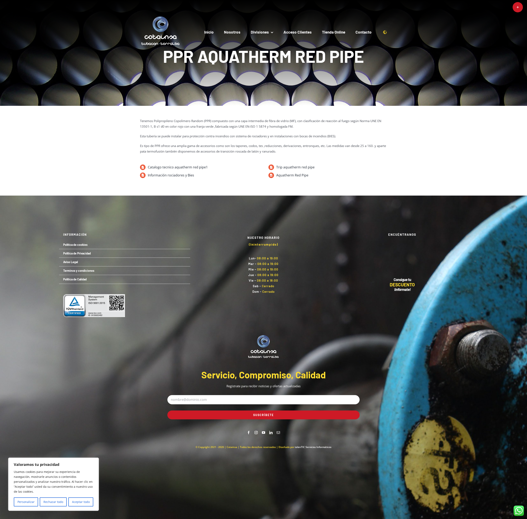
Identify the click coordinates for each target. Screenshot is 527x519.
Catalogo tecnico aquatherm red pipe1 (178, 167)
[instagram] (256, 432)
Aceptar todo (81, 502)
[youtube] (263, 432)
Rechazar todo (53, 502)
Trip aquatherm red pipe (295, 167)
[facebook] (248, 432)
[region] (53, 484)
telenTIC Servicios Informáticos (313, 447)
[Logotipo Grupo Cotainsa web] (160, 16)
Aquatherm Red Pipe (292, 175)
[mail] (278, 432)
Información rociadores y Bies (171, 175)
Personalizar (26, 502)
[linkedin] (271, 432)
